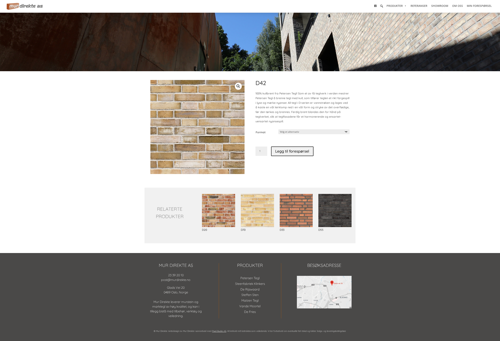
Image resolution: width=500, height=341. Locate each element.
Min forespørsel (479, 6)
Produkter (395, 6)
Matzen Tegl (250, 300)
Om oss (457, 6)
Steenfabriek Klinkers (250, 284)
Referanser (419, 6)
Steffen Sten (250, 295)
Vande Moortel (250, 306)
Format (261, 132)
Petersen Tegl (250, 278)
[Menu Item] (375, 6)
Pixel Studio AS (219, 331)
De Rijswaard (250, 289)
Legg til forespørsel (292, 151)
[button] (382, 6)
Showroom (439, 6)
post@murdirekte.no (175, 280)
